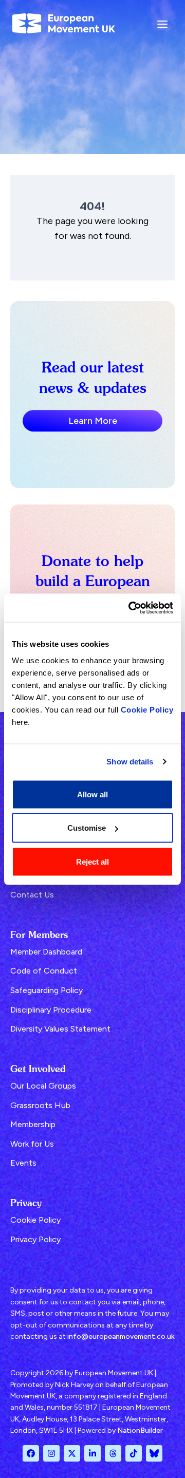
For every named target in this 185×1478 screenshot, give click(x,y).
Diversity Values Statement (60, 1029)
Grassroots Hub (40, 1105)
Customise (86, 828)
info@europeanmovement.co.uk (121, 1336)
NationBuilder (140, 1430)
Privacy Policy (35, 1239)
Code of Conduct (43, 971)
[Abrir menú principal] (162, 23)
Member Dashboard (46, 952)
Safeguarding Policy (46, 990)
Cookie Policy (147, 709)
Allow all (92, 794)
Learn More (92, 420)
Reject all (92, 861)
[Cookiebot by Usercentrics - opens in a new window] (130, 607)
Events (23, 1163)
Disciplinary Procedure (50, 1010)
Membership (32, 1124)
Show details (129, 761)
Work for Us (32, 1144)
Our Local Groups (43, 1086)
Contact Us (32, 895)
